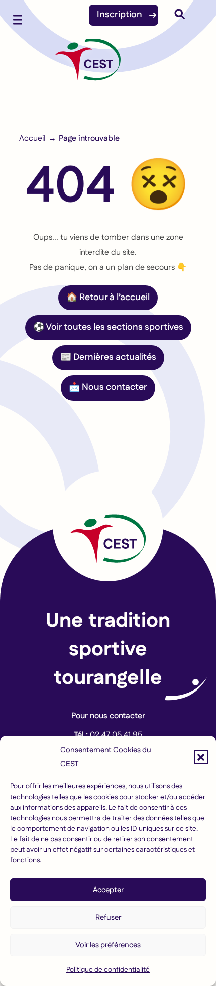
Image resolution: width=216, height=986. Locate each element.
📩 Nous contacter (108, 387)
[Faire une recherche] (179, 17)
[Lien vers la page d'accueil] (108, 526)
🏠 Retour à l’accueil (108, 297)
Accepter (108, 889)
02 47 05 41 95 (116, 735)
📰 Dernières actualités (108, 357)
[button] (201, 757)
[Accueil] (88, 65)
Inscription (119, 14)
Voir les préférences (108, 945)
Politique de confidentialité (108, 970)
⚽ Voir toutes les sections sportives (108, 327)
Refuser (108, 917)
